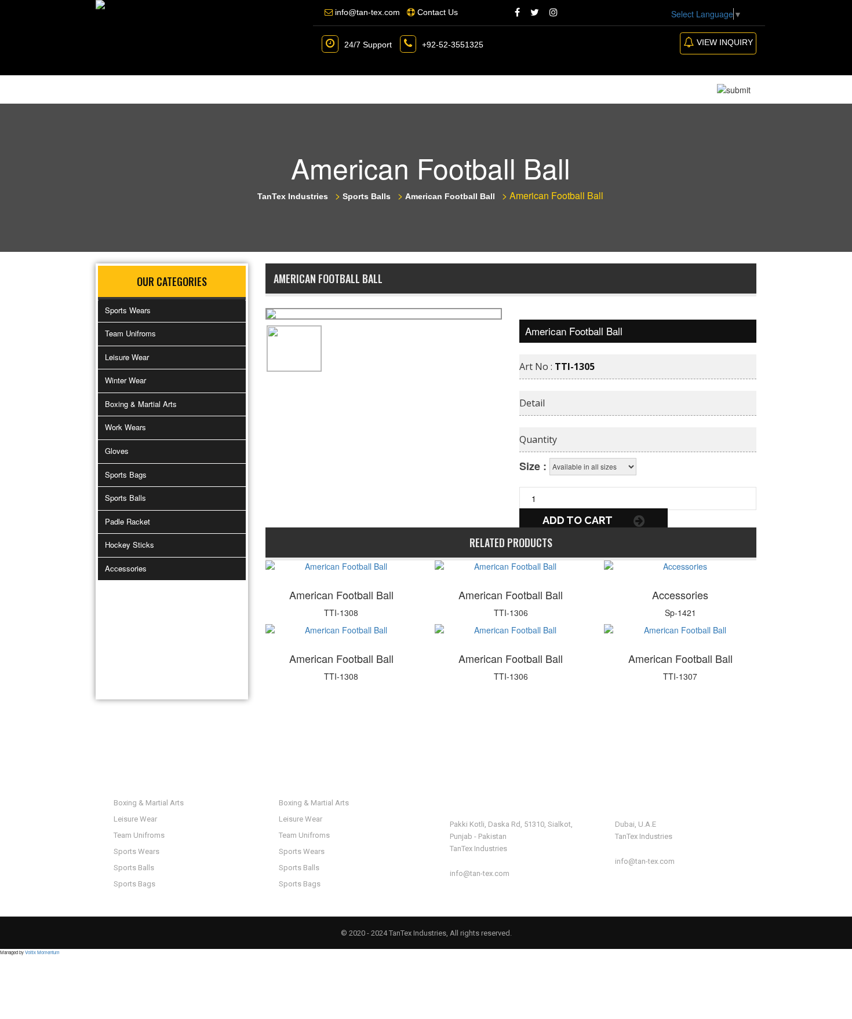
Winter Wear (125, 380)
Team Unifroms (130, 333)
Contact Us (437, 89)
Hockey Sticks (129, 544)
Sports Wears (128, 310)
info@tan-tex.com (479, 873)
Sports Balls (125, 497)
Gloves (117, 450)
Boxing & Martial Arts (141, 403)
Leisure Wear (127, 356)
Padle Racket (127, 521)
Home (119, 89)
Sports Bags (126, 474)
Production (354, 89)
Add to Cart (578, 520)
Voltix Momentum (42, 952)
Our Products (258, 89)
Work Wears (125, 426)
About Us (177, 89)
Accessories (126, 568)
